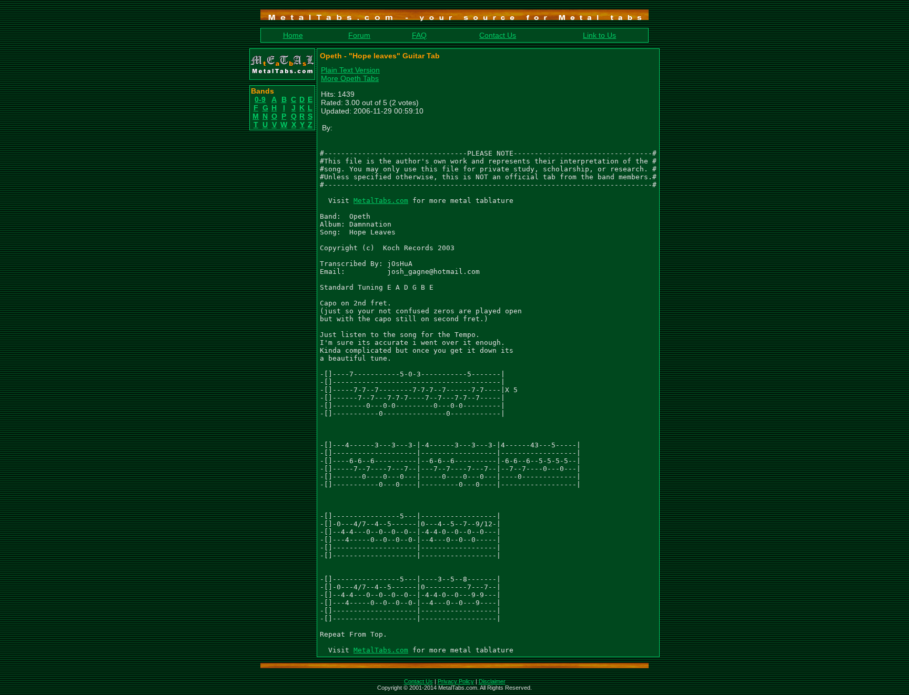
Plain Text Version (350, 70)
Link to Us (599, 35)
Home (293, 35)
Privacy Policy (456, 681)
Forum (359, 35)
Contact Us (497, 35)
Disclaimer (492, 681)
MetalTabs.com (381, 201)
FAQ (419, 35)
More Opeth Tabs (350, 78)
